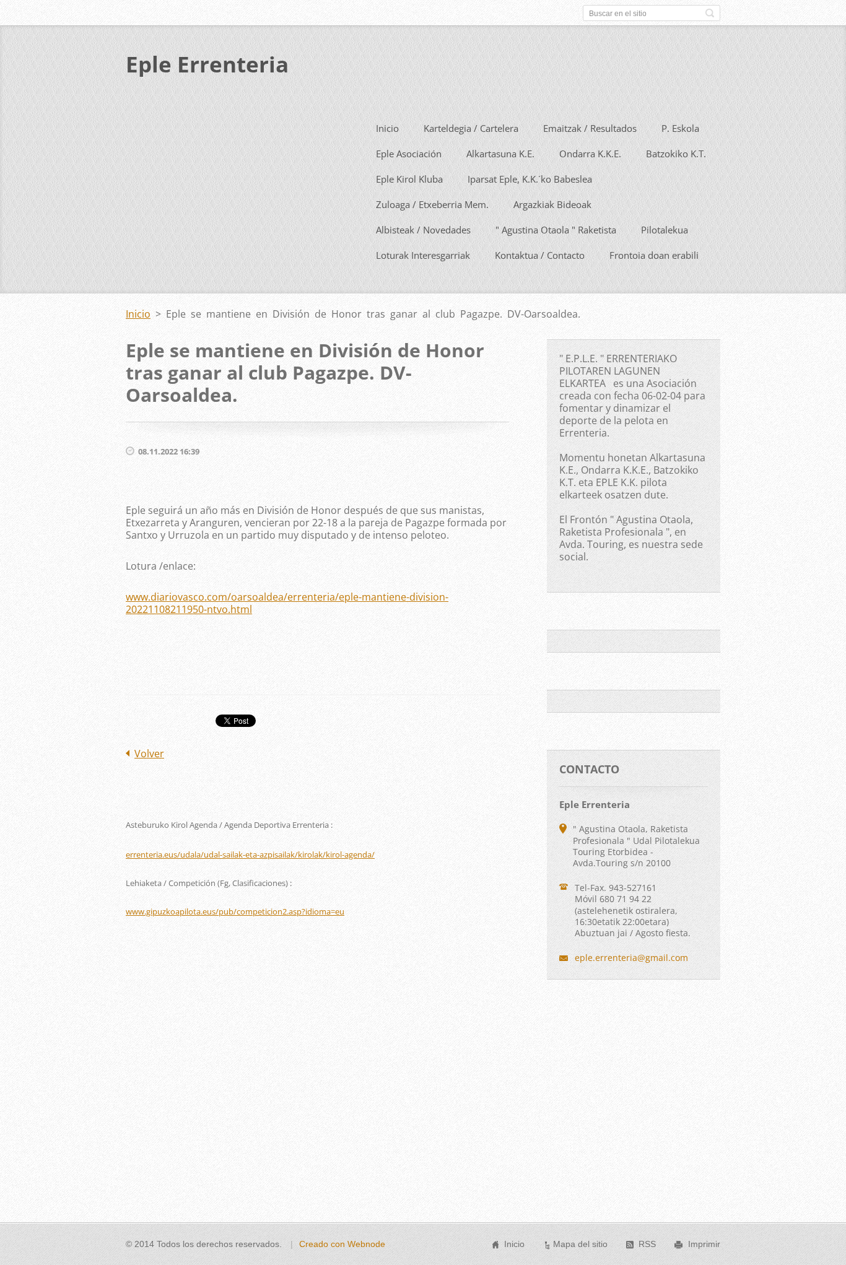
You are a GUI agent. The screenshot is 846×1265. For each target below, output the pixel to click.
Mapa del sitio (580, 1244)
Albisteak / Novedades (423, 230)
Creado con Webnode (342, 1244)
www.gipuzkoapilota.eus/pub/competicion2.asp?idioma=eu (235, 911)
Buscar (710, 13)
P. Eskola (680, 128)
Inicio (387, 128)
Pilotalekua (664, 230)
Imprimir (704, 1244)
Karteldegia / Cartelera (471, 128)
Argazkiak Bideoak (552, 204)
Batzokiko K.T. (676, 153)
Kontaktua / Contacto (540, 255)
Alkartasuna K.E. (500, 153)
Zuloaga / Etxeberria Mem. (432, 204)
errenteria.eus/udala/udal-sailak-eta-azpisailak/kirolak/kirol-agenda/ (250, 854)
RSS (647, 1244)
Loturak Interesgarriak (423, 255)
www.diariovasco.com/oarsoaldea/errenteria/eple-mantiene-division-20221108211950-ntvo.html (287, 603)
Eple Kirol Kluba (409, 179)
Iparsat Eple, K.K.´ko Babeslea (530, 179)
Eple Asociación (409, 153)
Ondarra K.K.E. (590, 153)
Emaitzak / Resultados (590, 128)
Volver (149, 753)
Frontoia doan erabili (654, 255)
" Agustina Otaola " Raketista (555, 230)
